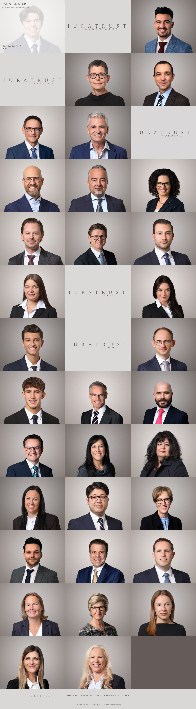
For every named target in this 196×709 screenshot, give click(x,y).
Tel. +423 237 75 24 (77, 470)
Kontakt (123, 696)
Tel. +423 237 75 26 (143, 46)
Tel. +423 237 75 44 (77, 205)
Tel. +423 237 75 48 (12, 629)
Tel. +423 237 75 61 (142, 470)
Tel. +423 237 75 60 (12, 470)
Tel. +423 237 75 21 (12, 258)
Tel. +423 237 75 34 (12, 523)
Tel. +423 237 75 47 (143, 523)
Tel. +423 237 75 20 (77, 576)
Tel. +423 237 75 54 (77, 523)
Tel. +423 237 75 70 (143, 99)
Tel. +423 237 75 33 (77, 629)
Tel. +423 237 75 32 (12, 152)
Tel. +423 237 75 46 (143, 417)
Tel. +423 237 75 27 (12, 576)
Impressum (96, 705)
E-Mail (5, 49)
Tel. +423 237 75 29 (77, 99)
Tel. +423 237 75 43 (12, 417)
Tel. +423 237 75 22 (12, 364)
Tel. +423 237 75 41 (142, 311)
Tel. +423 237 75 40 (77, 152)
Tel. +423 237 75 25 (12, 682)
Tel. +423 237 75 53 (12, 46)
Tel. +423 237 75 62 (143, 258)
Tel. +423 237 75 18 (77, 417)
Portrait (73, 696)
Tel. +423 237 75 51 (12, 205)
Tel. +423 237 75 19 (142, 205)
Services (87, 696)
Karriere (110, 696)
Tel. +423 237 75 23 (143, 364)
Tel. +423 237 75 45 (77, 682)
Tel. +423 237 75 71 (142, 576)
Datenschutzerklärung (112, 705)
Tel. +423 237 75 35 (12, 311)
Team (98, 696)
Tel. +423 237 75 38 (77, 258)
